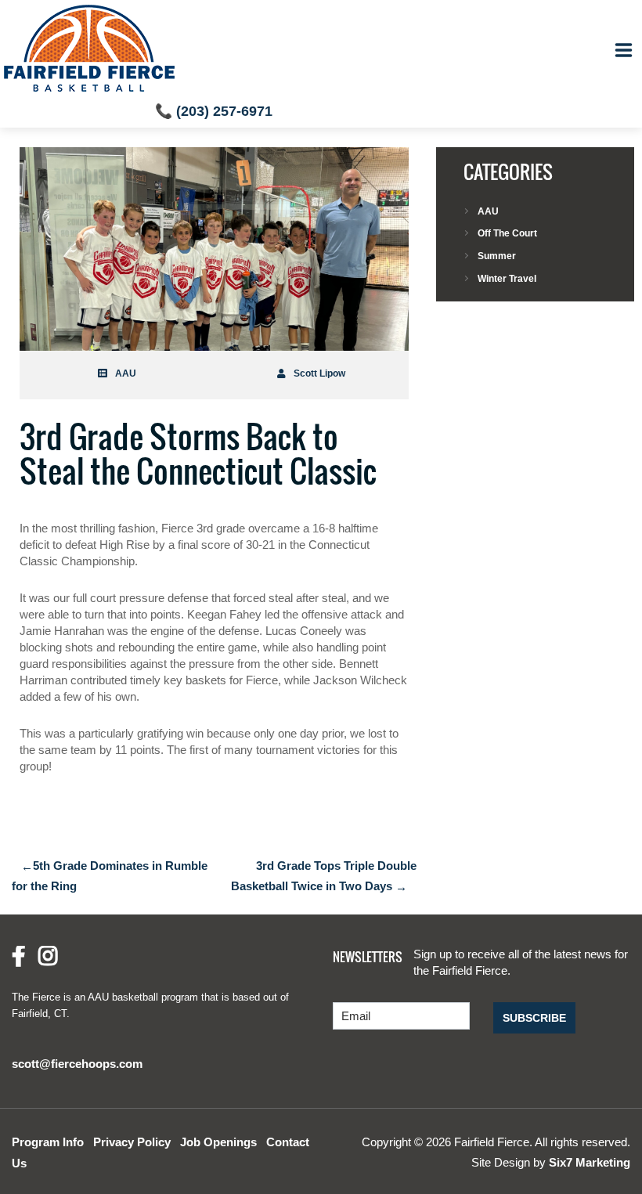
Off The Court (507, 233)
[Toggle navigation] (624, 50)
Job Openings (218, 1142)
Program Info (48, 1142)
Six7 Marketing (589, 1162)
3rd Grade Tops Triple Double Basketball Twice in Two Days (324, 876)
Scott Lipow (319, 373)
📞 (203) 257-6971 (213, 111)
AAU (125, 373)
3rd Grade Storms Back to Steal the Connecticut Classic (198, 453)
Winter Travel (507, 278)
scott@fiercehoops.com (77, 1063)
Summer (497, 256)
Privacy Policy (132, 1142)
